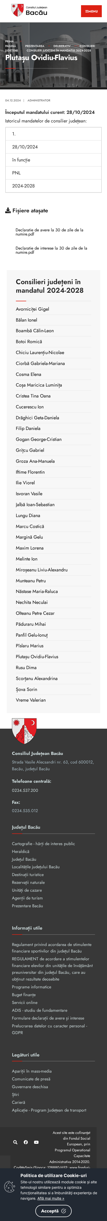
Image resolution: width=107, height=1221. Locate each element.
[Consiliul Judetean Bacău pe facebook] (25, 1142)
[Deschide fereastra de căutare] (14, 1142)
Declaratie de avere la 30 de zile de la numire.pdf (49, 232)
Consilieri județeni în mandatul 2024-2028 (59, 50)
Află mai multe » (50, 1198)
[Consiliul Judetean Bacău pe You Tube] (35, 1142)
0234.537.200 (25, 790)
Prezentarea (34, 46)
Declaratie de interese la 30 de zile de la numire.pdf (51, 250)
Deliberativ (62, 46)
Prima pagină (10, 43)
